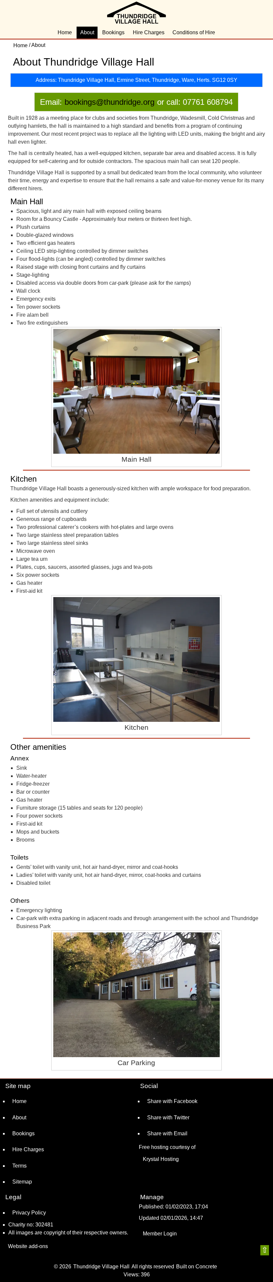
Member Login (160, 1233)
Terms (19, 1166)
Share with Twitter (168, 1117)
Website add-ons (28, 1246)
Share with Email (167, 1133)
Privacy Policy (29, 1212)
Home (65, 32)
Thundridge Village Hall (101, 1266)
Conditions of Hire (193, 32)
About (87, 32)
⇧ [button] (264, 1249)
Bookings (113, 32)
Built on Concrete (196, 1266)
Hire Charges (148, 32)
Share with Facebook (172, 1101)
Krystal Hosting (161, 1159)
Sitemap (22, 1182)
